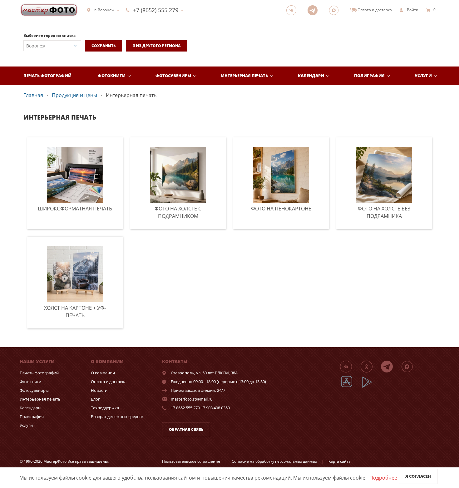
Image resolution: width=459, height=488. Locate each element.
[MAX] (335, 10)
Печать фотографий (47, 75)
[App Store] (350, 386)
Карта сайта (339, 461)
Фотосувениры (173, 75)
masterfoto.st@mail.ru (192, 399)
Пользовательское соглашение (191, 461)
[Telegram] (314, 10)
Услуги (423, 75)
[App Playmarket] (370, 386)
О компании (103, 373)
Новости (99, 390)
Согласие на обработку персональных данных (274, 461)
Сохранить (103, 45)
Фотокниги (112, 75)
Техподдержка (105, 408)
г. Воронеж (104, 9)
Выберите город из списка (49, 35)
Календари (311, 75)
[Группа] (293, 10)
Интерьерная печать (244, 75)
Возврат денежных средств (117, 416)
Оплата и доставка (108, 381)
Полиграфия (369, 75)
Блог (95, 399)
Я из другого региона (156, 45)
